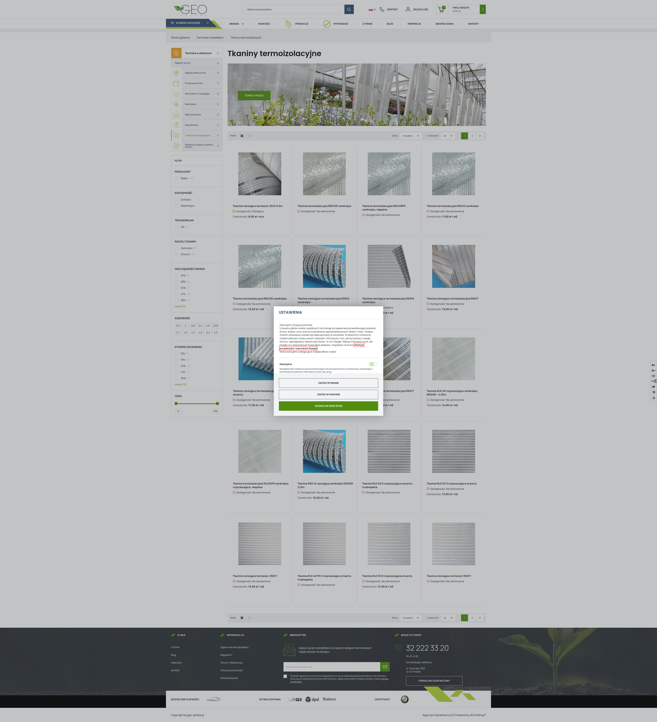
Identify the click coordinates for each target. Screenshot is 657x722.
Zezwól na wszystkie (328, 405)
